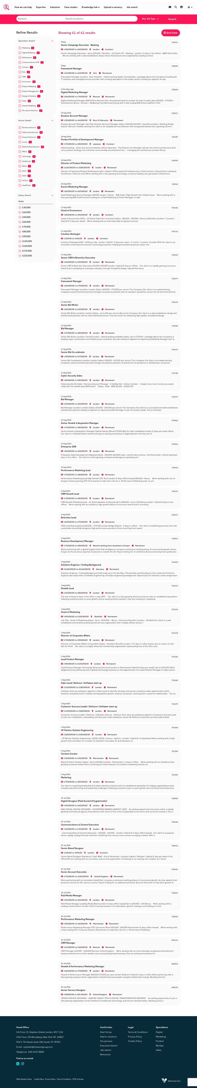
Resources (105, 1054)
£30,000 (26, 207)
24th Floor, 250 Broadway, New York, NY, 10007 (40, 1037)
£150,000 (27, 246)
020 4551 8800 (36, 1052)
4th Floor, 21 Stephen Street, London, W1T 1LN (39, 1032)
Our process (106, 1041)
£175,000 (27, 251)
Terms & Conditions (138, 1032)
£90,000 (26, 236)
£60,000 (26, 222)
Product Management (32, 91)
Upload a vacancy (113, 7)
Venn (179, 1081)
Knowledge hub (90, 7)
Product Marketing (30, 86)
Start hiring (105, 1032)
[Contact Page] (170, 7)
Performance (28, 57)
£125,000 (27, 241)
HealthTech (28, 185)
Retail (26, 166)
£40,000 (26, 212)
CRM (25, 77)
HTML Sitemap (77, 1079)
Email (19, 1047)
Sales (26, 101)
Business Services (30, 127)
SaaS (26, 176)
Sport (26, 171)
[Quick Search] (175, 7)
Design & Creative (30, 96)
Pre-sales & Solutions (31, 110)
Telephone (21, 1052)
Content (27, 67)
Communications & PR (32, 62)
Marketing (27, 48)
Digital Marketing (30, 53)
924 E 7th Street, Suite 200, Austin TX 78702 (38, 1042)
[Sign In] (181, 7)
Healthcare (28, 161)
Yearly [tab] (21, 201)
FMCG (26, 152)
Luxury (26, 142)
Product (160, 1041)
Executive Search (109, 1045)
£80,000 (26, 231)
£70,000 (26, 226)
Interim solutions (108, 1036)
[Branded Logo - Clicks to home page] (6, 7)
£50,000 (26, 217)
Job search (132, 7)
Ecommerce (28, 82)
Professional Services (32, 132)
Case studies (70, 7)
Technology (28, 156)
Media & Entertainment (32, 147)
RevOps (160, 1045)
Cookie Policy (135, 1041)
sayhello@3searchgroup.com (38, 1047)
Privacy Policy (135, 1036)
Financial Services (30, 137)
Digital (159, 1032)
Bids (25, 72)
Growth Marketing (30, 106)
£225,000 (27, 255)
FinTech (26, 180)
